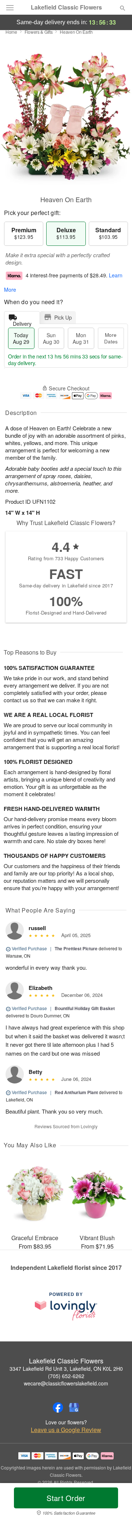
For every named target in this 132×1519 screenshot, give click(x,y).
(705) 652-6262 (66, 1376)
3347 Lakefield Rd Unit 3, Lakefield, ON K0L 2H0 (66, 1368)
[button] (116, 1502)
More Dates (111, 338)
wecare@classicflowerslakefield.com (66, 1383)
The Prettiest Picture (76, 948)
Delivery (22, 322)
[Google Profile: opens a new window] (74, 1407)
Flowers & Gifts (39, 32)
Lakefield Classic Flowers (66, 7)
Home (11, 32)
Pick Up (63, 317)
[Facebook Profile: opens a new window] (58, 1407)
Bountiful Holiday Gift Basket (85, 1008)
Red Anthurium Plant (76, 1092)
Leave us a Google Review (66, 1430)
